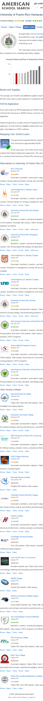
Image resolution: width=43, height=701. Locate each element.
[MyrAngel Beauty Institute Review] (5, 481)
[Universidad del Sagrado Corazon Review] (5, 349)
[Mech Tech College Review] (5, 659)
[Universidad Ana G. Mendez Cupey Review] (5, 194)
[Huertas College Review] (5, 520)
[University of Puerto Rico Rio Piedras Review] (5, 214)
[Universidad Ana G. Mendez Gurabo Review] (5, 259)
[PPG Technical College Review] (5, 642)
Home (10, 697)
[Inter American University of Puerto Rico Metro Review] (5, 325)
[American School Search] (15, 6)
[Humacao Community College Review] (5, 419)
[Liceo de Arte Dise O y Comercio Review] (5, 562)
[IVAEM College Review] (5, 582)
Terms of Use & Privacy (20, 697)
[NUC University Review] (5, 173)
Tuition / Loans (29, 27)
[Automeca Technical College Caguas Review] (5, 600)
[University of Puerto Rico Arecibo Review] (5, 304)
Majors (8, 184)
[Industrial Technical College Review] (5, 398)
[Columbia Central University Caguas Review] (5, 499)
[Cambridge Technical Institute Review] (5, 541)
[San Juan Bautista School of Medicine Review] (5, 621)
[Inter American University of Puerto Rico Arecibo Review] (5, 374)
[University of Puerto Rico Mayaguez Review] (5, 239)
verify (35, 113)
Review (4, 27)
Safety (27, 184)
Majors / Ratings (15, 27)
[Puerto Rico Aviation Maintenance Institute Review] (5, 680)
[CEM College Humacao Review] (5, 461)
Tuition (14, 184)
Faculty (20, 184)
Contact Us (31, 697)
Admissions (34, 229)
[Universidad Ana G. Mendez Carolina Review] (5, 284)
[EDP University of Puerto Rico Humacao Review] (5, 440)
